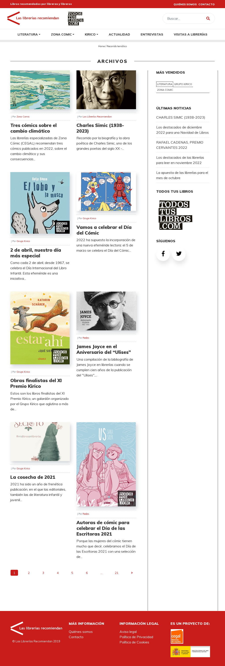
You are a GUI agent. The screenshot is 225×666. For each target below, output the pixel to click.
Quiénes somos (81, 631)
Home (101, 46)
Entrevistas (152, 34)
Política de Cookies (134, 642)
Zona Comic (61, 34)
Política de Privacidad (136, 637)
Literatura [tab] (164, 84)
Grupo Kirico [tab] (183, 84)
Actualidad (119, 34)
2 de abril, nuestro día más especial (35, 252)
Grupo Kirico (23, 241)
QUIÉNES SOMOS (185, 4)
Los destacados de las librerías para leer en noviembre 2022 (180, 160)
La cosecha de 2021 (32, 477)
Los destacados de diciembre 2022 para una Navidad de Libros (182, 130)
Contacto (76, 637)
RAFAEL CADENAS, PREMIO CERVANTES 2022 (179, 145)
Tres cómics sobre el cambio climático (33, 128)
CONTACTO (206, 4)
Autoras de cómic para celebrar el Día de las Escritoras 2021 (102, 528)
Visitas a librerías (190, 34)
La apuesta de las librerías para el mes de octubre (182, 175)
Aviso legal (128, 631)
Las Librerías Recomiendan (97, 116)
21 (116, 573)
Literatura (28, 34)
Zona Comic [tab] (165, 89)
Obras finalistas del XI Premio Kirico (36, 383)
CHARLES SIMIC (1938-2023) (180, 117)
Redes (86, 337)
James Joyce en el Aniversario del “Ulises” (103, 349)
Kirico (90, 34)
